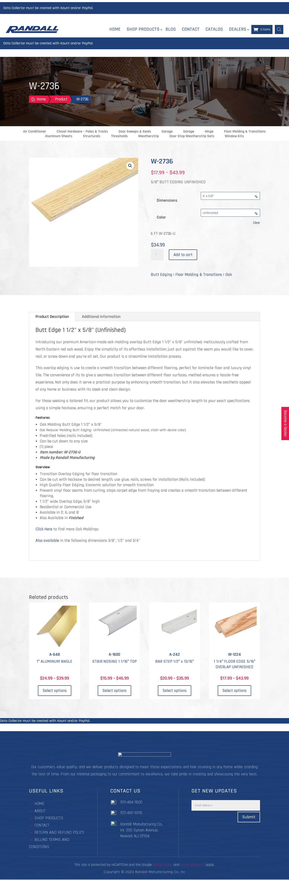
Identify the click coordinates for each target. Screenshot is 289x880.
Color (161, 217)
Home (115, 29)
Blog (170, 29)
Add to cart (183, 254)
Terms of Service (192, 864)
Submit (248, 817)
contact (42, 825)
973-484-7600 (131, 802)
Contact (191, 29)
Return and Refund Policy (59, 832)
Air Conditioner (34, 131)
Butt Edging (161, 274)
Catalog (214, 29)
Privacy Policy (162, 864)
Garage (167, 131)
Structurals (91, 136)
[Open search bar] (279, 29)
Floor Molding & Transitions (245, 131)
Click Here (44, 529)
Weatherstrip (148, 136)
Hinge (209, 131)
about (39, 811)
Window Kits (234, 136)
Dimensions (167, 200)
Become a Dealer (285, 423)
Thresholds (119, 136)
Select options (55, 690)
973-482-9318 (131, 813)
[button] (130, 166)
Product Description (52, 316)
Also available (47, 540)
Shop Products (143, 29)
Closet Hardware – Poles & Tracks (82, 131)
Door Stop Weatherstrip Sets (191, 136)
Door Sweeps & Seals (134, 131)
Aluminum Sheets (58, 136)
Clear (256, 223)
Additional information (101, 316)
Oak (228, 274)
